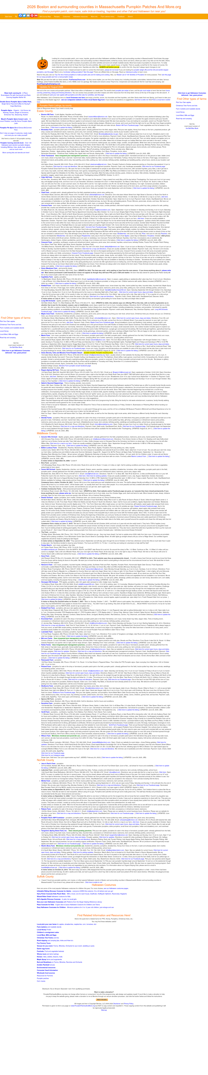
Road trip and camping (8, 337)
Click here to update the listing (61, 127)
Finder (44, 929)
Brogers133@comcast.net (122, 372)
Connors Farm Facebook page (96, 227)
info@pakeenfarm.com (94, 811)
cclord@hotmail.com (92, 474)
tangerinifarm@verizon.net (118, 835)
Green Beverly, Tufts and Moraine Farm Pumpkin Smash (61, 353)
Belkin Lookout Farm (49, 448)
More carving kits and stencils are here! (15, 152)
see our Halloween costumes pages (116, 888)
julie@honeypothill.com (86, 584)
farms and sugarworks (49, 959)
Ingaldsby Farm (47, 277)
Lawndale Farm (47, 632)
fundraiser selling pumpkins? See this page (78, 72)
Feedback (121, 16)
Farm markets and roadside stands (12, 328)
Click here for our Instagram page (52, 755)
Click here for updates (61, 651)
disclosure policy (131, 72)
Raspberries (86, 236)
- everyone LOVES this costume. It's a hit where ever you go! (75, 891)
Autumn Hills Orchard (49, 437)
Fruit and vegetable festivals (50, 951)
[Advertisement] (104, 40)
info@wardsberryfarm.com (115, 850)
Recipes (57, 16)
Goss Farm (45, 556)
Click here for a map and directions (65, 166)
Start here (8, 16)
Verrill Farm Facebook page (118, 725)
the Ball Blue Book (16, 347)
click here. (70, 322)
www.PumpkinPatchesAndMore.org (83, 1006)
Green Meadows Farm (49, 268)
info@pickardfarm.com (95, 671)
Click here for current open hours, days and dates (136, 292)
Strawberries (121, 233)
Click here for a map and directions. (73, 426)
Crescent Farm (46, 242)
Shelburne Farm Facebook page (64, 692)
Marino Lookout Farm (138, 456)
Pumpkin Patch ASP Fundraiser (52, 817)
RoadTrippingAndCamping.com (48, 84)
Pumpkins (150, 236)
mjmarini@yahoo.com (97, 340)
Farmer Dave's (46, 545)
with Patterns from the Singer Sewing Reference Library (69, 902)
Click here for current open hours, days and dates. (134, 318)
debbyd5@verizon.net (112, 246)
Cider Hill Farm (46, 177)
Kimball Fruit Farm (48, 608)
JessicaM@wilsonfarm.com (101, 742)
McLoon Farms (46, 638)
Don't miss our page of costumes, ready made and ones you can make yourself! (16, 134)
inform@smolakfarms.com (104, 424)
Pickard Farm (46, 666)
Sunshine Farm (46, 703)
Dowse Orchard (47, 497)
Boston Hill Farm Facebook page (127, 125)
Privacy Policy (128, 1003)
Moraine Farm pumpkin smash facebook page (75, 366)
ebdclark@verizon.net (96, 194)
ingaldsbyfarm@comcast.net (96, 279)
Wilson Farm (45, 736)
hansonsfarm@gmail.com (94, 569)
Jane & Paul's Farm (48, 763)
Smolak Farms (46, 418)
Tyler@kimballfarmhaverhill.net (115, 290)
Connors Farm (46, 205)
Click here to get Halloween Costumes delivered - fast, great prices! (16, 351)
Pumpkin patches (43, 978)
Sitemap (104, 1010)
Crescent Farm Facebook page (82, 253)
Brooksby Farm (47, 129)
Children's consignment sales (48, 932)
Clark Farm (45, 192)
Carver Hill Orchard (48, 469)
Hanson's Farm (46, 564)
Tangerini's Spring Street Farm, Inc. (54, 830)
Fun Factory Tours (44, 943)
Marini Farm (45, 335)
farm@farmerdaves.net (49, 549)
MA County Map (45, 16)
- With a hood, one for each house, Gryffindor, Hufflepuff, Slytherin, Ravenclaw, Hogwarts (82, 894)
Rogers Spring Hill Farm (50, 370)
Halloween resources (80, 16)
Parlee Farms (46, 645)
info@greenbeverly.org (97, 355)
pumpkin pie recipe (121, 90)
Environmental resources (46, 967)
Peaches (164, 233)
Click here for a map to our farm (61, 443)
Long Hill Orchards (48, 301)
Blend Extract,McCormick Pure (16, 128)
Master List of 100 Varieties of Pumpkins (130, 75)
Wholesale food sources (46, 973)
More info (94, 16)
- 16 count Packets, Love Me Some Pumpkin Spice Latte (16, 121)
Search (130, 16)
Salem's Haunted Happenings (52, 383)
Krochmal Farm (46, 619)
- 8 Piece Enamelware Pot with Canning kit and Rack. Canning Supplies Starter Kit (16, 95)
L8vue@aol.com (114, 772)
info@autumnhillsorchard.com (103, 439)
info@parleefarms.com (98, 649)
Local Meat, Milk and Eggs (46, 935)
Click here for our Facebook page (153, 166)
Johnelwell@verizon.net (102, 318)
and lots (48, 938)
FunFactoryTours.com (77, 79)
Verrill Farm (45, 712)
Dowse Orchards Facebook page (145, 506)
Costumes (66, 16)
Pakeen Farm (46, 809)
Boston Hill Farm (47, 114)
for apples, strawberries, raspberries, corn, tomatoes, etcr (66, 924)
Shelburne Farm (47, 686)
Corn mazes (41, 981)
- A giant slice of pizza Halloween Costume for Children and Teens (68, 904)
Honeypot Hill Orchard (49, 582)
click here (164, 197)
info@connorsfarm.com (102, 210)
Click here (162, 772)
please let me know (111, 70)
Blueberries (61, 236)
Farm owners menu (107, 16)
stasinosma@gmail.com (98, 164)
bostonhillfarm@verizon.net (98, 116)
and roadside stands (49, 927)
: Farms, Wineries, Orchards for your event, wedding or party (65, 946)
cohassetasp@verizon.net (128, 820)
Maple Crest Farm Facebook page (102, 322)
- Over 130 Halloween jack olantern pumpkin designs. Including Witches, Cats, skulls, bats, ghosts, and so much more (15, 146)
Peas (143, 233)
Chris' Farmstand (47, 155)
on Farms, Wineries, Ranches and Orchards (59, 962)
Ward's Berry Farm (48, 846)
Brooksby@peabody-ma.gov (108, 134)
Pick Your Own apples (7, 321)
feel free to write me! (142, 100)
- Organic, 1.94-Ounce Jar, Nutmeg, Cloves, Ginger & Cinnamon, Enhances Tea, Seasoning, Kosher (16, 112)
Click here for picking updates (96, 476)
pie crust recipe (145, 90)
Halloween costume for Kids (53, 896)
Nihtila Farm (45, 781)
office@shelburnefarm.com (94, 688)
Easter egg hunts (43, 948)
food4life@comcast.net (49, 867)
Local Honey (4, 331)
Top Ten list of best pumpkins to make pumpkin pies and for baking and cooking (82, 75)
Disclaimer (116, 1003)
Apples (127, 236)
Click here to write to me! (93, 882)
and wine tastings (48, 954)
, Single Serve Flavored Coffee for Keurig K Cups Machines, (16, 104)
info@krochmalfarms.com (98, 623)
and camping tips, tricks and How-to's (55, 940)
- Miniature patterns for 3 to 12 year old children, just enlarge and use (75, 907)
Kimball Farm (46, 285)
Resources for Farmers (45, 975)
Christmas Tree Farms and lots (10, 324)
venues (46, 965)
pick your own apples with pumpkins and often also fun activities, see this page (77, 95)
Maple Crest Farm (47, 314)
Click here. (82, 476)
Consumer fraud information (47, 970)
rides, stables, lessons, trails (49, 957)
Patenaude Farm (47, 660)
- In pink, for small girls (56, 899)
